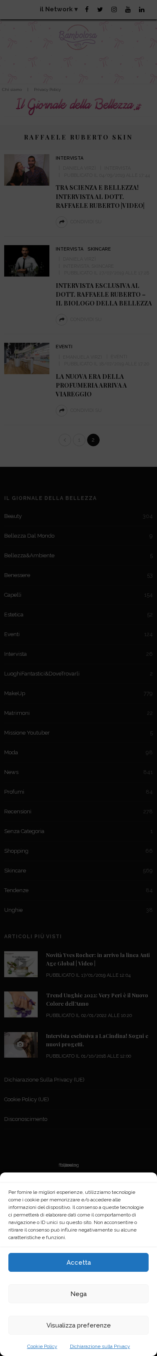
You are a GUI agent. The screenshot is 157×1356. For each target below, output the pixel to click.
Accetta (79, 1262)
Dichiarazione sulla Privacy (100, 1346)
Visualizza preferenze (78, 1325)
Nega (78, 1294)
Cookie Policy (42, 1346)
